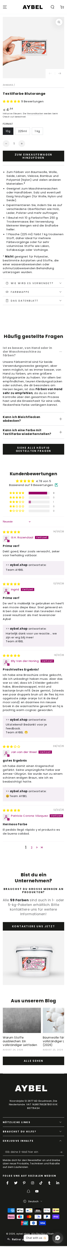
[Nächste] (59, 73)
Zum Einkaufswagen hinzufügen (33, 156)
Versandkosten (35, 113)
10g (8, 131)
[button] (52, 7)
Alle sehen (33, 1061)
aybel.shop (23, 1233)
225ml (22, 131)
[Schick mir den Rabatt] (62, 1152)
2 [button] (32, 847)
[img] (11, 532)
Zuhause (8, 85)
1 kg (37, 131)
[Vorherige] (50, 73)
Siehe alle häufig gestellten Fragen (33, 449)
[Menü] (5, 7)
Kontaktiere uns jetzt (33, 926)
